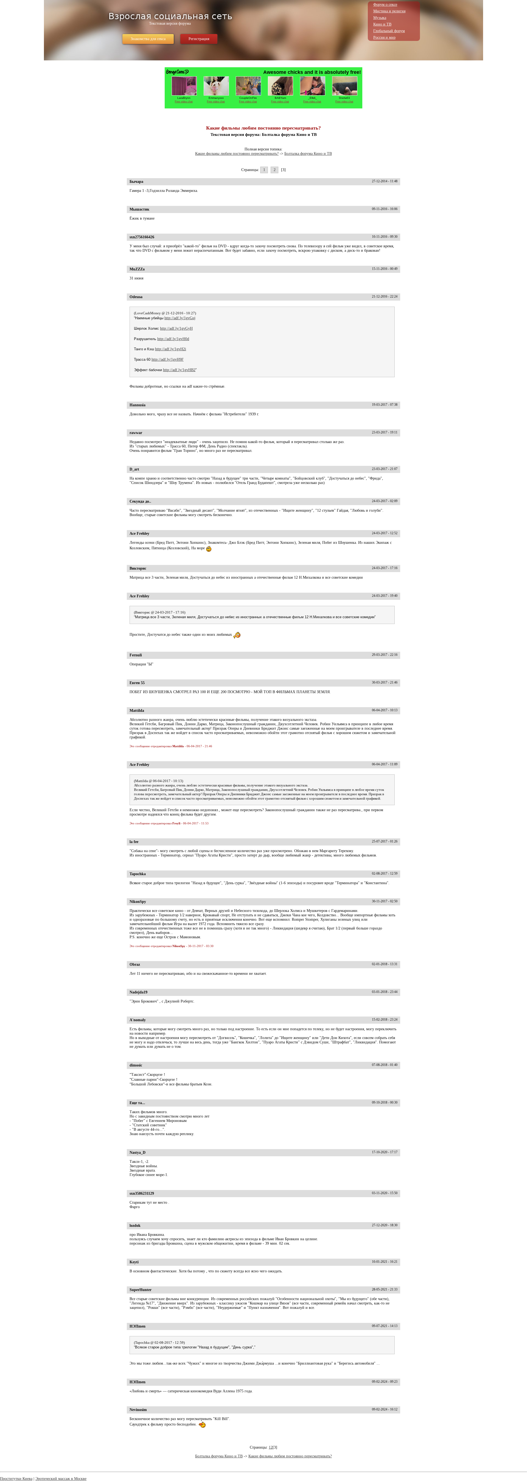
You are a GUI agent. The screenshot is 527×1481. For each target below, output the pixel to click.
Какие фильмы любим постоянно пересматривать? (237, 154)
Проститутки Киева (16, 1479)
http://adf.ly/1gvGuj (179, 318)
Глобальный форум (389, 31)
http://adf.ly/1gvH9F (168, 359)
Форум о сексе (385, 4)
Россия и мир (384, 37)
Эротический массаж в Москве (60, 1479)
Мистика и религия (389, 11)
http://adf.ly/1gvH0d (173, 339)
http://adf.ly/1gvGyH (176, 328)
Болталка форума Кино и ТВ (308, 154)
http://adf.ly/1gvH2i (170, 349)
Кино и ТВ (382, 24)
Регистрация (199, 39)
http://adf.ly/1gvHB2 (179, 370)
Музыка (379, 18)
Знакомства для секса (148, 39)
